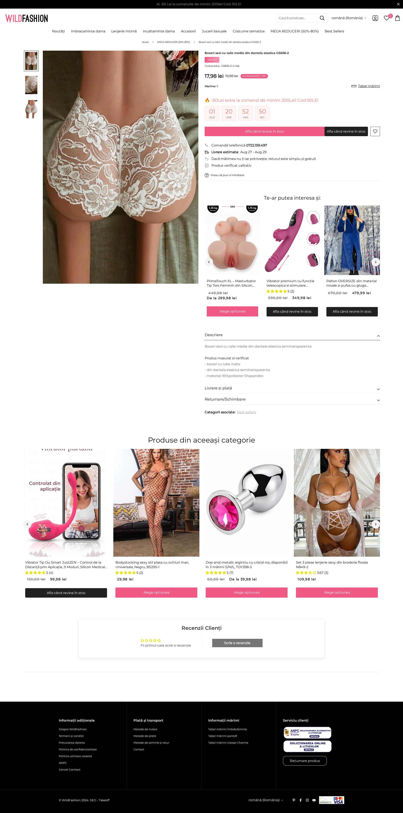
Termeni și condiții (71, 736)
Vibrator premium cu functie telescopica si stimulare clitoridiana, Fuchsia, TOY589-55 (291, 283)
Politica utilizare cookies (75, 756)
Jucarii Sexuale (214, 31)
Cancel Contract (69, 769)
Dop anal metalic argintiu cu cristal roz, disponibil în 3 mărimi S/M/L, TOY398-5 (247, 564)
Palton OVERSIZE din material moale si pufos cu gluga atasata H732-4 (351, 283)
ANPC (63, 762)
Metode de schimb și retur (151, 742)
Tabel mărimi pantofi (222, 736)
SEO (93, 800)
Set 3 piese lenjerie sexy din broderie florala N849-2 (332, 564)
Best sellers (246, 412)
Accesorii (188, 31)
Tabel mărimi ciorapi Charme (228, 742)
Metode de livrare (145, 729)
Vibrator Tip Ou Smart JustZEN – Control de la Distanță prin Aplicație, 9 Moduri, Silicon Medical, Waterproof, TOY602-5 (65, 564)
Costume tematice (249, 31)
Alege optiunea (232, 311)
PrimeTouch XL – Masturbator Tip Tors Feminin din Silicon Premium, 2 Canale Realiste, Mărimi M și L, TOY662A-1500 (231, 283)
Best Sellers (334, 31)
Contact (138, 749)
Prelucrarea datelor (72, 742)
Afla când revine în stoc (264, 131)
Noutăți (58, 31)
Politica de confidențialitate (78, 749)
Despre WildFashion (73, 729)
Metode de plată (144, 736)
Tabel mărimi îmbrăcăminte (227, 729)
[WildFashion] (26, 18)
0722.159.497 (256, 145)
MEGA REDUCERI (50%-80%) (295, 31)
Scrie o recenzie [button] (237, 643)
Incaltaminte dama (159, 31)
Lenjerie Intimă (124, 31)
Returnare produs (305, 761)
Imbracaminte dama (88, 31)
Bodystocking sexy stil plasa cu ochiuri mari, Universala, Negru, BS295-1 (152, 564)
